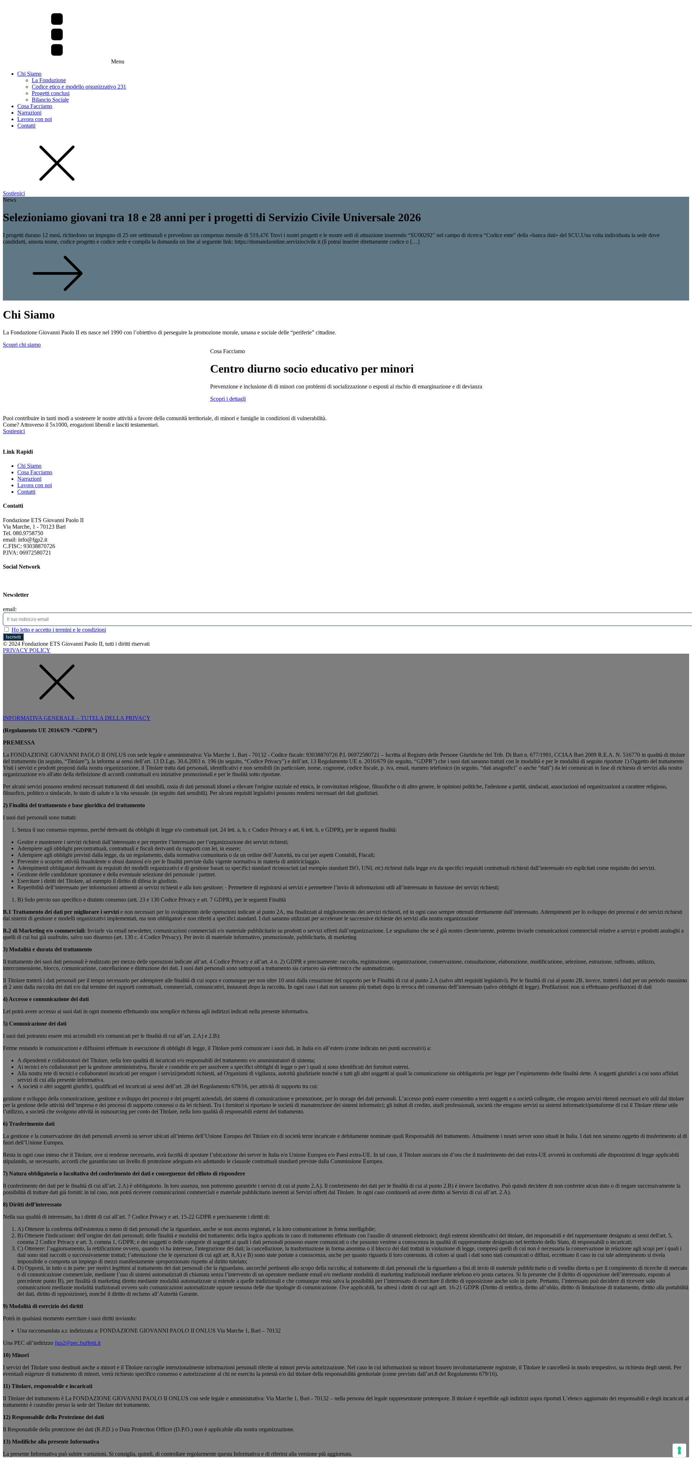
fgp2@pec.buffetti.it (78, 1343)
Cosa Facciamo (34, 106)
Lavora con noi (34, 119)
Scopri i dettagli (228, 399)
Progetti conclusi (51, 93)
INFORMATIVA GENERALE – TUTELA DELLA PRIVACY (77, 718)
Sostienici (14, 193)
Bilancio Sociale (50, 100)
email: (10, 609)
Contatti (26, 126)
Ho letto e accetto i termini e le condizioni (59, 630)
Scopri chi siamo (22, 345)
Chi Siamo (29, 74)
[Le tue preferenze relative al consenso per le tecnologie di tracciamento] (679, 1450)
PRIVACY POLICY (26, 650)
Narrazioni (29, 113)
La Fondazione (49, 80)
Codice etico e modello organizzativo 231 (79, 87)
